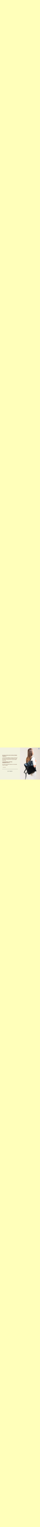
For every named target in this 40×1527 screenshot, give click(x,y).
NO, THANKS (10, 771)
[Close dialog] (39, 748)
